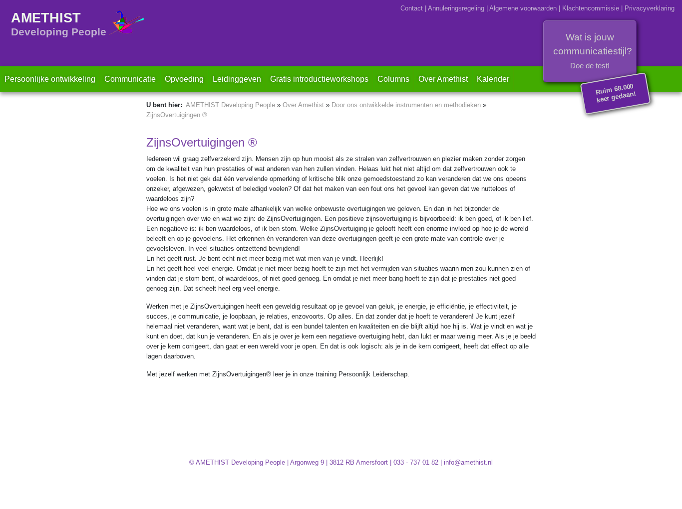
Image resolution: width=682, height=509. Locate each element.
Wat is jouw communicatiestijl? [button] (592, 51)
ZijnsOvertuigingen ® (176, 115)
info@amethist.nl (468, 462)
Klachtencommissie (590, 8)
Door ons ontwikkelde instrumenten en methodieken (406, 105)
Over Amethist (445, 78)
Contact (411, 8)
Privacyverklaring (650, 8)
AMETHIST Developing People (230, 105)
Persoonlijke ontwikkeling (49, 79)
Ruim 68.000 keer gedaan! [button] (616, 93)
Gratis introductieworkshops (319, 79)
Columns (393, 79)
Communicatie (130, 79)
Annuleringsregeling (456, 8)
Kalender (493, 79)
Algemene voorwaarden (523, 8)
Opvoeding (184, 79)
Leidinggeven (237, 79)
